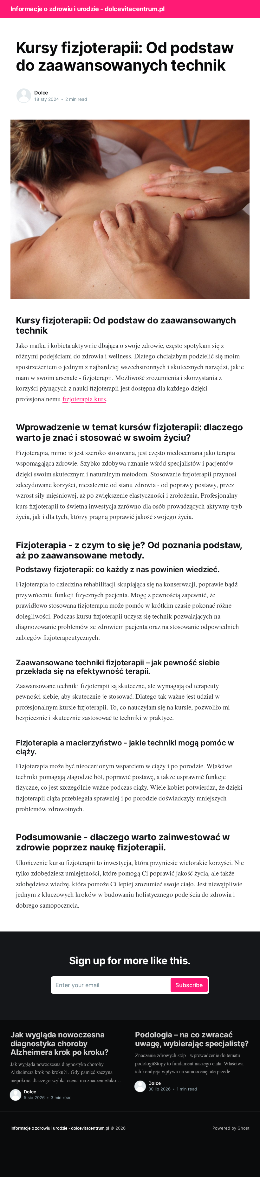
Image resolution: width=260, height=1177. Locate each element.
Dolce (41, 92)
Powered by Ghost (231, 1128)
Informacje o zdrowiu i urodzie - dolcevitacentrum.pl (87, 9)
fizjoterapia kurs (84, 398)
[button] (244, 9)
